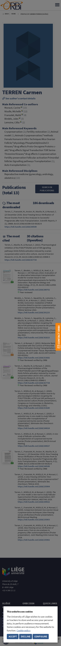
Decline (25, 636)
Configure (40, 636)
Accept (13, 636)
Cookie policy (23, 630)
